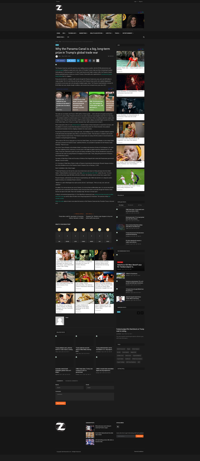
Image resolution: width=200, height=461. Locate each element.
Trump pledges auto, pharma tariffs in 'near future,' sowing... (64, 348)
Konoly (97, 372)
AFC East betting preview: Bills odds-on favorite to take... (104, 440)
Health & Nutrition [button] (96, 33)
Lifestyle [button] (109, 33)
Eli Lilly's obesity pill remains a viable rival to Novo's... (133, 241)
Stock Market (125, 352)
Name (57, 384)
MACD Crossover (121, 349)
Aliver (127, 220)
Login (135, 1)
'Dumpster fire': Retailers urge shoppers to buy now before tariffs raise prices (99, 217)
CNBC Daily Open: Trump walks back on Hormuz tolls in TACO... (135, 210)
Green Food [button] (60, 37)
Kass (60, 56)
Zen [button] (63, 33)
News (60, 41)
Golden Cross (120, 355)
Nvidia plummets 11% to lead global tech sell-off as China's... (135, 218)
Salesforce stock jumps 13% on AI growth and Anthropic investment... (135, 282)
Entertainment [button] (128, 33)
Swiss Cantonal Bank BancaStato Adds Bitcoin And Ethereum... (134, 225)
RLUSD (118, 352)
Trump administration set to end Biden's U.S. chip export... (104, 348)
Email (87, 384)
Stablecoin (127, 358)
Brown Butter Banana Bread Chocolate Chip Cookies (104, 433)
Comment (58, 391)
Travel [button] (117, 33)
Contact (58, 1)
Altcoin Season (135, 349)
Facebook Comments (71, 381)
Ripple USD (133, 352)
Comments (60, 381)
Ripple (128, 349)
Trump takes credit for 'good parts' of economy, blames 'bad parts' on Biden (71, 217)
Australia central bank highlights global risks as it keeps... (63, 370)
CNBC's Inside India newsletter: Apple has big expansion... (105, 369)
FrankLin (77, 374)
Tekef (77, 353)
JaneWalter (98, 351)
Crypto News (120, 358)
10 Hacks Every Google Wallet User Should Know (135, 289)
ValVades (128, 236)
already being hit (76, 124)
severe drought (59, 70)
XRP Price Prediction (131, 362)
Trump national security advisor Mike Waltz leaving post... (83, 349)
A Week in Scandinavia (131, 273)
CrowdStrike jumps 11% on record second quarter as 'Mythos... (128, 330)
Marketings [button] (83, 33)
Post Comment (60, 403)
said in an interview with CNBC (90, 173)
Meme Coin (128, 355)
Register (141, 1)
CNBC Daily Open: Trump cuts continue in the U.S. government (84, 370)
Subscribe (139, 436)
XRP (139, 362)
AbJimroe (57, 374)
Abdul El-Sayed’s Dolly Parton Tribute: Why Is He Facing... (133, 297)
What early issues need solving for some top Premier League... (103, 426)
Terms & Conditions (138, 451)
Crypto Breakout (137, 355)
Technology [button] (72, 33)
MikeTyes (128, 292)
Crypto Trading (120, 362)
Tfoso (56, 351)
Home (58, 33)
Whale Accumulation (137, 358)
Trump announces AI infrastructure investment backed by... (135, 233)
